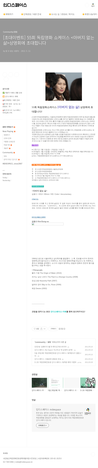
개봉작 (6, 148)
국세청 (5, 453)
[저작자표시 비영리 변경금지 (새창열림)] (61, 329)
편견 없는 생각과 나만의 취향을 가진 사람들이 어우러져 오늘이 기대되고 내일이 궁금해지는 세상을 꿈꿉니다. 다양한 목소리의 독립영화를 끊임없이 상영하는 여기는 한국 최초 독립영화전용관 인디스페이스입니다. (60, 416)
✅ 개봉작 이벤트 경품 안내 (12, 92)
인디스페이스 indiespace (48, 409)
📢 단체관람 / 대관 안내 (11, 100)
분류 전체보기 (8, 127)
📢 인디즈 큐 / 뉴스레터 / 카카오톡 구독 (12, 111)
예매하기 (7, 135)
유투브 (6, 79)
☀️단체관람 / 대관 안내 (31, 14)
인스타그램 (10, 74)
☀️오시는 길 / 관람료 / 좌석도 (62, 14)
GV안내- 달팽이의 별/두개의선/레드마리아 (50, 346)
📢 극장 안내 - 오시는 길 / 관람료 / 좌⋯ (12, 105)
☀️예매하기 (8, 14)
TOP (93, 454)
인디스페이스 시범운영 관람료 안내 (47, 359)
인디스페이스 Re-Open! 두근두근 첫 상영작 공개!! (53, 350)
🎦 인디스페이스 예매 (10, 96)
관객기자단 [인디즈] (11, 159)
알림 (49, 342)
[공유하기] (41, 329)
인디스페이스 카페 (58, 312)
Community (40, 342)
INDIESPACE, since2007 (12, 163)
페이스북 (5, 74)
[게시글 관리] (44, 329)
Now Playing (8, 131)
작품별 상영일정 (9, 141)
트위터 (16, 74)
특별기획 (7, 145)
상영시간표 (7, 138)
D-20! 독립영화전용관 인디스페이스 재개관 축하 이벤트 (55, 362)
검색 (87, 5)
